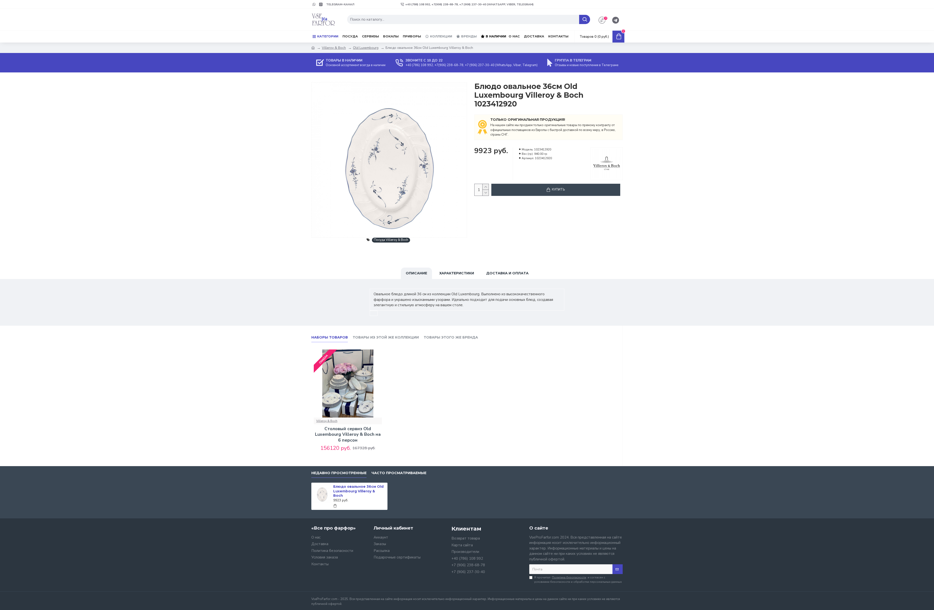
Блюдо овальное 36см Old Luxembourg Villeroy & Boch (358, 490)
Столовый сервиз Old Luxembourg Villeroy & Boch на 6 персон (348, 434)
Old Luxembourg (365, 47)
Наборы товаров (329, 337)
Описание (416, 273)
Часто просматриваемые (398, 473)
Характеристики (456, 273)
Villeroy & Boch (334, 47)
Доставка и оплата (507, 273)
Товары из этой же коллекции (386, 337)
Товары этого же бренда (451, 337)
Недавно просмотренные (339, 473)
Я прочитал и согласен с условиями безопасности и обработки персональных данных (578, 579)
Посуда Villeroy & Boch (391, 240)
